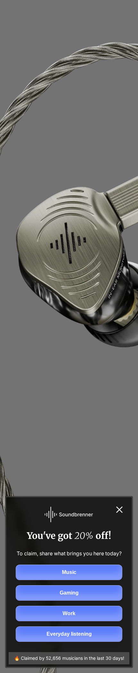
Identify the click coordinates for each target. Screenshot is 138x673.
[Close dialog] (119, 509)
